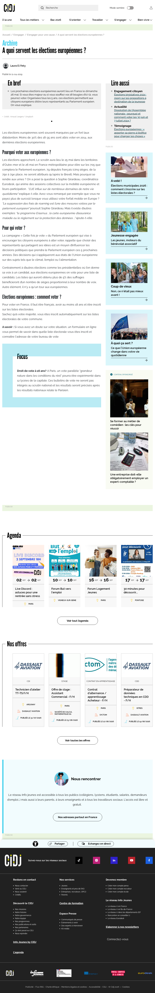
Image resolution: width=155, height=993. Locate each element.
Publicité (29, 987)
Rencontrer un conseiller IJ (119, 915)
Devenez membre (116, 879)
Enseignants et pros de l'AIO (72, 889)
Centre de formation (71, 903)
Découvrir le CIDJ (23, 903)
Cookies (126, 987)
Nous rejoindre (21, 933)
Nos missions (20, 909)
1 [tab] (51, 121)
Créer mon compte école (118, 892)
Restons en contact (24, 879)
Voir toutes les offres (77, 740)
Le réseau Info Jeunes (119, 900)
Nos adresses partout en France (77, 817)
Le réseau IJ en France (117, 906)
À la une (7, 19)
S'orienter (75, 19)
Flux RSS (39, 987)
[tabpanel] (51, 116)
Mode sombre (117, 8)
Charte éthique (52, 987)
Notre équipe (20, 918)
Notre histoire (20, 912)
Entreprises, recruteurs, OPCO (73, 892)
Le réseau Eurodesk (116, 918)
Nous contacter (21, 886)
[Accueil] (14, 7)
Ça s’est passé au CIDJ (24, 930)
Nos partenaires (21, 927)
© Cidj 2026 (114, 987)
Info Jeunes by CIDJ (24, 942)
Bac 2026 (55, 19)
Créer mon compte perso (118, 886)
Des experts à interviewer (72, 926)
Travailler (97, 19)
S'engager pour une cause (41, 34)
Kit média (65, 929)
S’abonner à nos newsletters (122, 927)
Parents (64, 895)
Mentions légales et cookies (74, 987)
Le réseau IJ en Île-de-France (120, 909)
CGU (104, 987)
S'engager (120, 19)
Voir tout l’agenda (77, 620)
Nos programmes (22, 921)
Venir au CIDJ (20, 889)
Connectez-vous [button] (117, 939)
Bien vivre (143, 19)
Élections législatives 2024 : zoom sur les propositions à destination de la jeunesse (130, 98)
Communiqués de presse (71, 920)
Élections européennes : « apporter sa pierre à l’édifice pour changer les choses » (130, 133)
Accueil (6, 34)
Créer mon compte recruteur (120, 889)
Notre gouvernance (23, 915)
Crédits (18, 895)
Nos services (66, 879)
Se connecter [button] (151, 7)
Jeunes (64, 886)
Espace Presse (67, 913)
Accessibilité (94, 987)
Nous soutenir (21, 892)
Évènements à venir (69, 923)
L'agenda (18, 952)
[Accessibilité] (35, 844)
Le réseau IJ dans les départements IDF (124, 912)
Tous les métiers (29, 19)
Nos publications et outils (25, 924)
